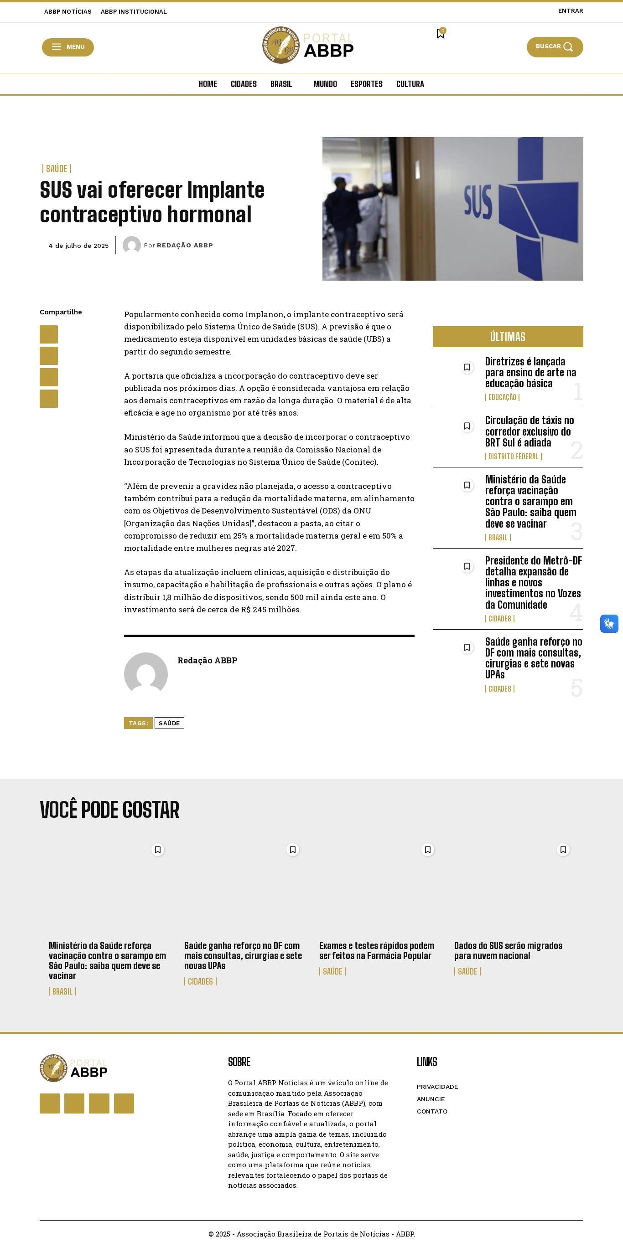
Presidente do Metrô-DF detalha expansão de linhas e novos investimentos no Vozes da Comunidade (533, 582)
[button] (555, 46)
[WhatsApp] (49, 377)
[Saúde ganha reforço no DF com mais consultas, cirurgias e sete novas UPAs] (455, 656)
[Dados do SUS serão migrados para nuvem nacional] (514, 886)
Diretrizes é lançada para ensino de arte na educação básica (530, 372)
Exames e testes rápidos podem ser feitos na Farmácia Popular (376, 950)
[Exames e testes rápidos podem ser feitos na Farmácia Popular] (379, 886)
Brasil (498, 537)
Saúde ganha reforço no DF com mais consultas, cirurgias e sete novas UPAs (533, 658)
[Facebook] (49, 334)
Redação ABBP (185, 245)
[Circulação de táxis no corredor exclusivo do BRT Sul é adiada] (455, 435)
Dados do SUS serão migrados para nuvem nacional (508, 950)
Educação (502, 397)
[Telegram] (49, 399)
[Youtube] (124, 1103)
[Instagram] (74, 1103)
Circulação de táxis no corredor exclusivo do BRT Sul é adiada (529, 431)
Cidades (499, 618)
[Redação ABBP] (133, 245)
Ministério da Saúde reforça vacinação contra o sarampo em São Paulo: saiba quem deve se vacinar (530, 501)
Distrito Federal (513, 456)
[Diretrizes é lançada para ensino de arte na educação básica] (455, 376)
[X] (49, 356)
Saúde (56, 168)
